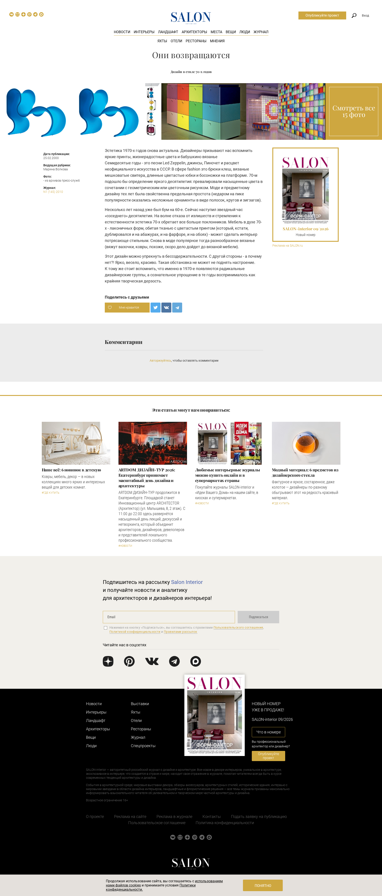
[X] (155, 308)
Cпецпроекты (143, 745)
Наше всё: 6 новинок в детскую (71, 469)
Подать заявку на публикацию (259, 816)
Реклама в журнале (174, 816)
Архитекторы (194, 32)
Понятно (263, 886)
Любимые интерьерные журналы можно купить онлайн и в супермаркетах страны (227, 475)
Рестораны (196, 41)
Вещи (231, 32)
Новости (122, 32)
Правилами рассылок (180, 631)
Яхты (162, 41)
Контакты (211, 816)
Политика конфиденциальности (225, 822)
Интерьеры (144, 32)
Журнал (261, 32)
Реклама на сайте (130, 816)
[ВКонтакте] (166, 308)
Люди (244, 32)
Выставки (140, 703)
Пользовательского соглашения (238, 627)
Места (216, 32)
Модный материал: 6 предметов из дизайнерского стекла (305, 472)
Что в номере (268, 732)
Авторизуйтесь (160, 360)
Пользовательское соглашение (156, 822)
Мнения (217, 41)
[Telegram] (177, 308)
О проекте (95, 816)
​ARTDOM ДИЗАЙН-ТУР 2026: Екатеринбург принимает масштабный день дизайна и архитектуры (146, 477)
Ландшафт (168, 32)
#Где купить (50, 492)
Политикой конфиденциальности (134, 631)
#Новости (125, 546)
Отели (176, 41)
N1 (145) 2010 (53, 192)
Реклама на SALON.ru (287, 245)
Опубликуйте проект (322, 15)
